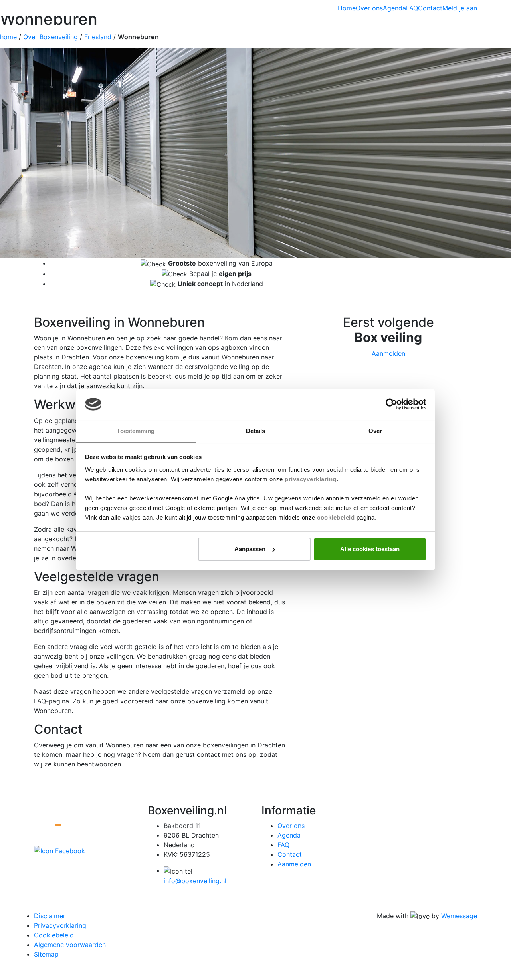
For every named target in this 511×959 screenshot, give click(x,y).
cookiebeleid (336, 517)
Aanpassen (249, 549)
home (8, 37)
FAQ (412, 8)
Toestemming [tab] (135, 430)
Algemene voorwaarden (70, 945)
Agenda (394, 8)
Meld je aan (459, 8)
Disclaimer (49, 916)
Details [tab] (255, 430)
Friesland (97, 37)
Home (347, 8)
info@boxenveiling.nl (195, 881)
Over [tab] (375, 430)
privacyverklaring (311, 478)
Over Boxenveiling (50, 37)
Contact (430, 8)
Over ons (369, 8)
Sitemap (46, 954)
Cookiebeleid (54, 935)
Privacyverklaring (60, 925)
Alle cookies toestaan (370, 549)
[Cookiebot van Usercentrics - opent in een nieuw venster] (391, 404)
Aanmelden (294, 864)
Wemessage (459, 916)
